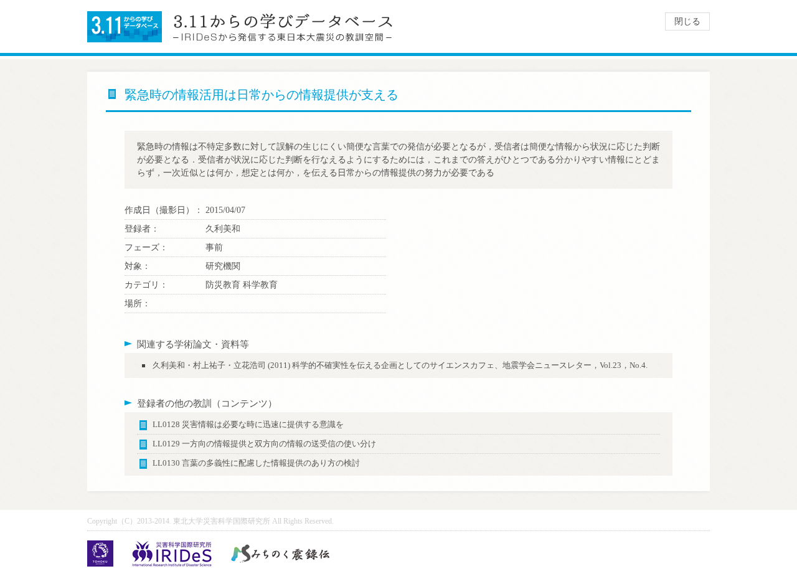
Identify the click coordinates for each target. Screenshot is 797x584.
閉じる (687, 21)
